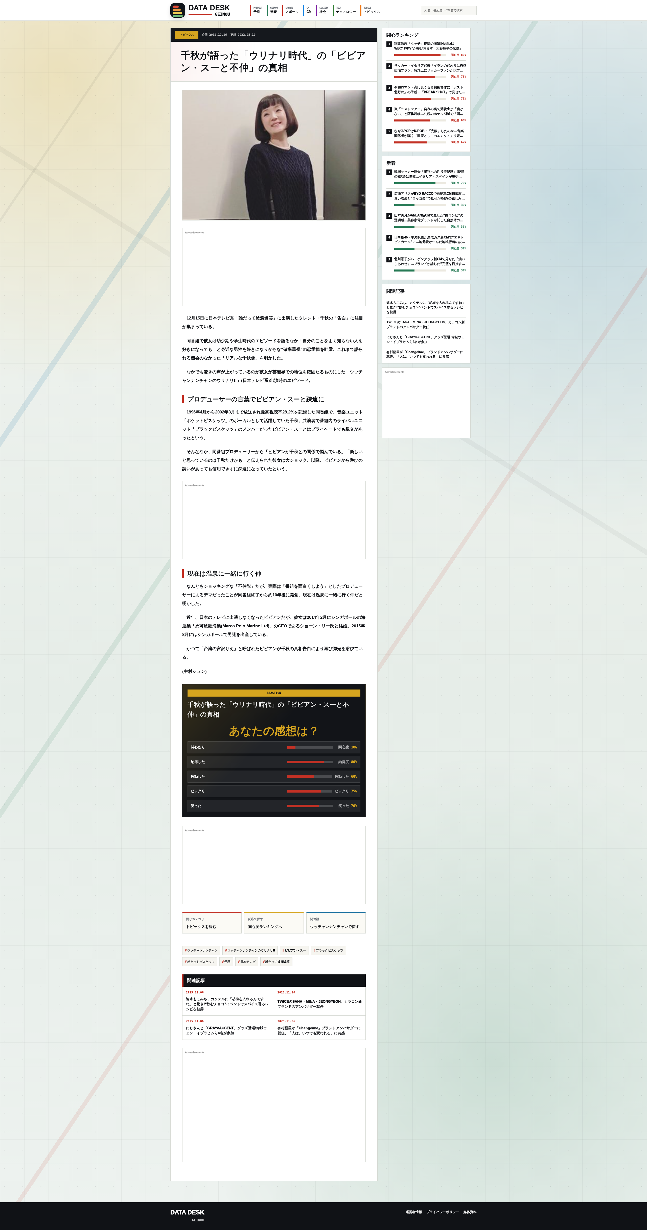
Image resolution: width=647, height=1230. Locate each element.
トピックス (372, 10)
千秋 (227, 962)
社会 (323, 10)
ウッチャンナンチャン (202, 950)
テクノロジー (346, 10)
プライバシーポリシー (442, 1212)
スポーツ (292, 10)
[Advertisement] (274, 268)
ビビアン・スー (295, 950)
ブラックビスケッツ (329, 950)
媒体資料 (470, 1212)
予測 (257, 10)
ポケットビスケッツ (201, 962)
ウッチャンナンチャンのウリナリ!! (251, 950)
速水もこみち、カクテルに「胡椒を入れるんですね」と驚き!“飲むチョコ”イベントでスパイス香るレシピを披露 (425, 307)
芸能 (274, 10)
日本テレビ (248, 962)
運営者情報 (414, 1212)
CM (309, 10)
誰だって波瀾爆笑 (277, 962)
